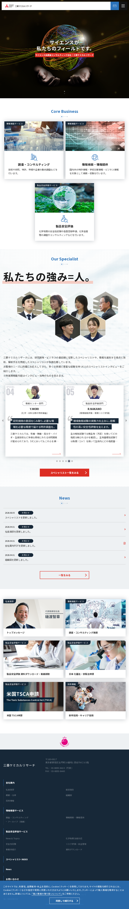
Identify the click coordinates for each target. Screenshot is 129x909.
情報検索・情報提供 (75, 817)
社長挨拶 (10, 789)
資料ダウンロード (74, 849)
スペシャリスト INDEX (17, 859)
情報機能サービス (14, 810)
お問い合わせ (12, 879)
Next (126, 420)
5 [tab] (69, 461)
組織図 (69, 795)
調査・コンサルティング (17, 817)
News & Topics (13, 838)
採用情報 (10, 800)
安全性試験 (11, 843)
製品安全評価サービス (17, 831)
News (9, 869)
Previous (2, 420)
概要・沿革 (11, 795)
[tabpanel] (34, 419)
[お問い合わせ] (115, 6)
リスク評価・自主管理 (76, 843)
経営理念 (70, 789)
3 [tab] (63, 461)
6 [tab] (72, 461)
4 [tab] (66, 461)
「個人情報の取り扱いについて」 (47, 893)
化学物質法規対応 (74, 838)
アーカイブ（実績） (17, 821)
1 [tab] (57, 461)
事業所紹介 (11, 849)
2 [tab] (60, 461)
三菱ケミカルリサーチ (19, 765)
